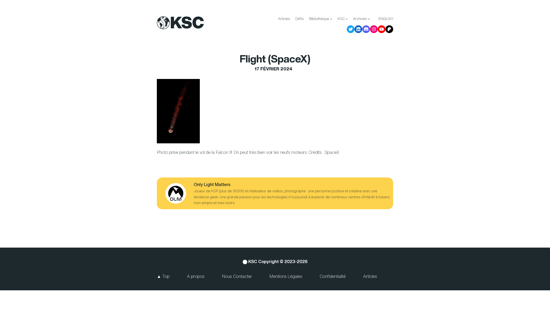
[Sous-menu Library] (331, 19)
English (386, 18)
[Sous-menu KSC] (347, 19)
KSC (187, 22)
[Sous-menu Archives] (369, 19)
